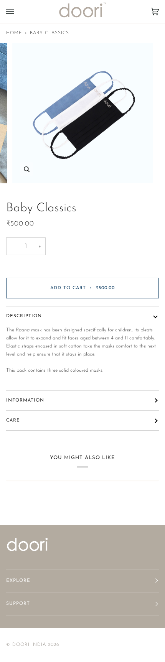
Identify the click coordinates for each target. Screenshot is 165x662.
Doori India (29, 644)
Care (13, 420)
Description (24, 316)
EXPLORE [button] (18, 580)
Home (14, 33)
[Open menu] (17, 11)
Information (25, 400)
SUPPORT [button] (18, 603)
